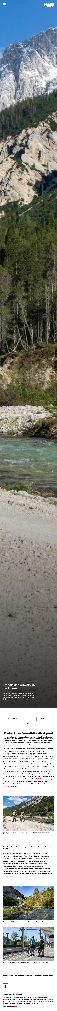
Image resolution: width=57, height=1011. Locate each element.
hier (15, 1006)
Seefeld (38, 779)
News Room (5, 710)
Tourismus (11, 710)
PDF (25, 719)
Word (43, 719)
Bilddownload (12, 719)
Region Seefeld (18, 710)
